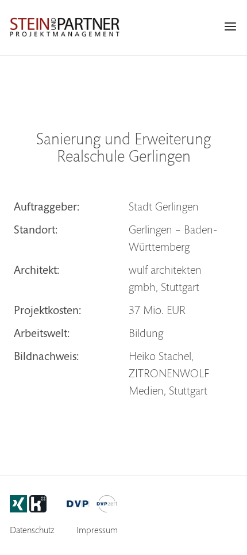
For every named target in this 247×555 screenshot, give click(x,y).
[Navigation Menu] (230, 26)
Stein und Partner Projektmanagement (64, 27)
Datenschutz (32, 530)
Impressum (97, 530)
